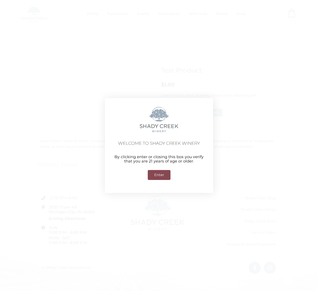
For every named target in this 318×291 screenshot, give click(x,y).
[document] (159, 145)
